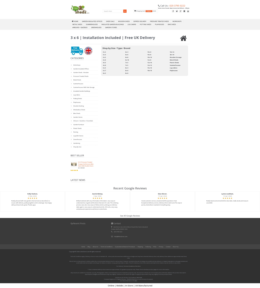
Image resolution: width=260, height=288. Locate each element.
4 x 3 (104, 63)
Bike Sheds (172, 24)
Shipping (140, 247)
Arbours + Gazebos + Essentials (83, 121)
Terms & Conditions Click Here (132, 266)
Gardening (76, 143)
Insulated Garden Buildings (112, 24)
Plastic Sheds (77, 128)
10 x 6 (149, 52)
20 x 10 (172, 55)
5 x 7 (104, 70)
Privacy (161, 247)
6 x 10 (127, 60)
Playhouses (159, 24)
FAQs (154, 247)
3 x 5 (104, 57)
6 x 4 (126, 52)
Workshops (177, 21)
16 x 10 (149, 70)
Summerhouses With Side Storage (83, 87)
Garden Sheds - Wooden (81, 72)
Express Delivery (139, 21)
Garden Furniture (78, 124)
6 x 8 (126, 57)
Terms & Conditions (107, 247)
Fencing (75, 132)
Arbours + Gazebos (79, 27)
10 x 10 (149, 57)
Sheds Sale (110, 21)
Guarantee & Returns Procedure (125, 247)
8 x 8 (126, 73)
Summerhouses (92, 24)
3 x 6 (104, 60)
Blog (89, 247)
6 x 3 (104, 73)
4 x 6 (104, 65)
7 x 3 (126, 63)
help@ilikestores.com (120, 236)
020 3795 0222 (177, 5)
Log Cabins (132, 24)
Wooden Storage (175, 57)
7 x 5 (126, 65)
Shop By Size (77, 147)
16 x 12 (172, 52)
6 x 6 (126, 55)
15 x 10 (149, 68)
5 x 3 (104, 68)
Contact (168, 247)
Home (83, 247)
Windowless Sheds (79, 110)
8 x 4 (126, 68)
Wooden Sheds (124, 21)
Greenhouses (96, 27)
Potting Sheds (145, 24)
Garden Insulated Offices (92, 21)
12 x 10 (149, 63)
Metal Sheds (77, 24)
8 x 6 (126, 70)
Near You (176, 247)
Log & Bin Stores (78, 136)
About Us (95, 247)
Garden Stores (111, 27)
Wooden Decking (78, 106)
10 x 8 (149, 55)
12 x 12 (149, 65)
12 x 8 (149, 60)
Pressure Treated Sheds (159, 21)
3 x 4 (104, 55)
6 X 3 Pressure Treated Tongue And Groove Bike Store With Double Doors (85, 164)
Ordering (148, 247)
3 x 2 (104, 52)
